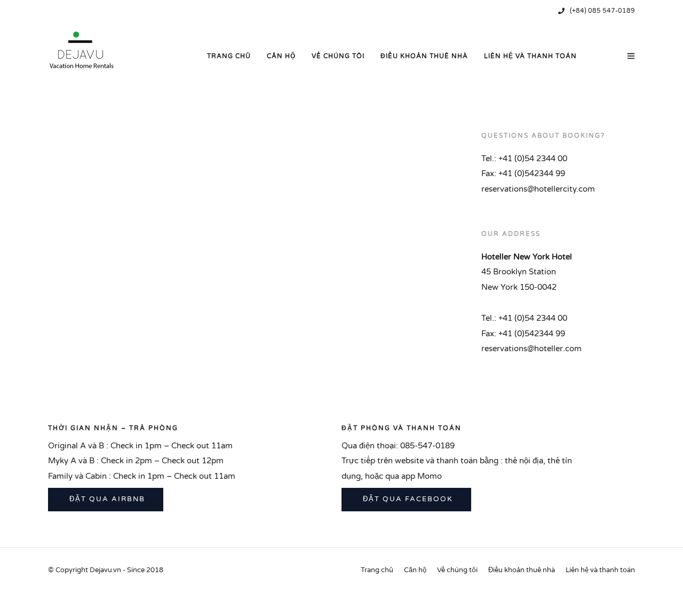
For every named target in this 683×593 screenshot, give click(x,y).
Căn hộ (281, 56)
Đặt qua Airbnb (106, 499)
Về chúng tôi (338, 56)
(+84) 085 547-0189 (602, 10)
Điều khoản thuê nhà (424, 56)
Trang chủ (229, 56)
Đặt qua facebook (406, 499)
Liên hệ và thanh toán (530, 56)
